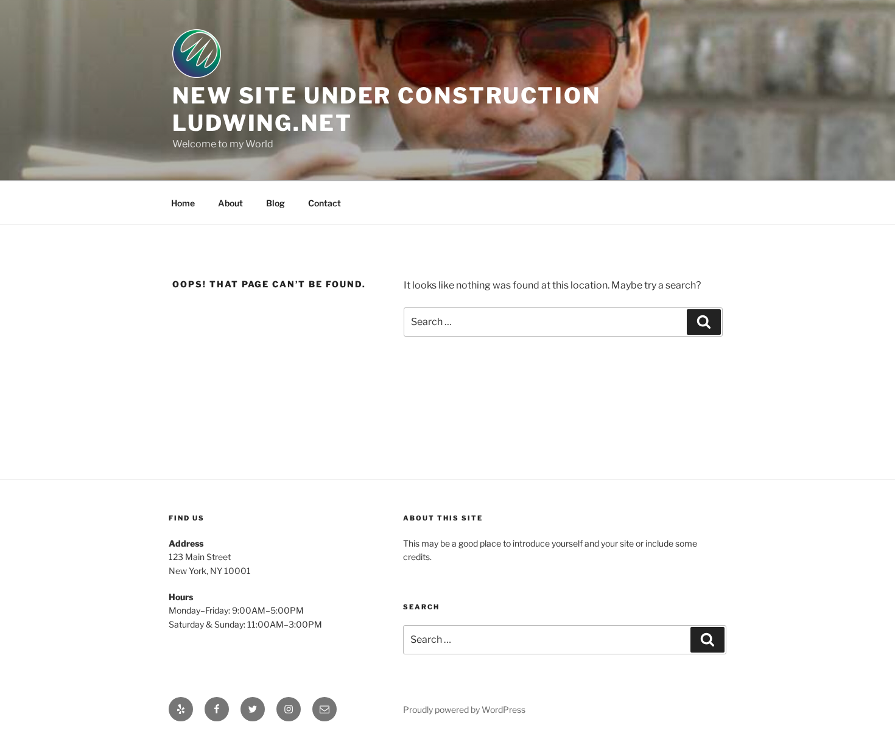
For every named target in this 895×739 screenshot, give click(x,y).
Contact (324, 203)
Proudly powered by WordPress (464, 709)
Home (183, 203)
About (230, 203)
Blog (275, 203)
